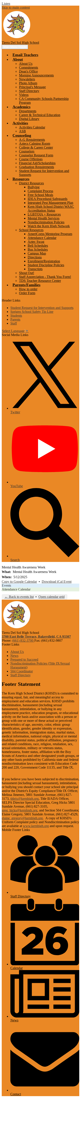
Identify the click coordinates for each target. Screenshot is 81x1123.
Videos (24, 95)
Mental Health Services (43, 218)
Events (6, 585)
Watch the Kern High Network (49, 226)
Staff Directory (29, 91)
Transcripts (35, 269)
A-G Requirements (32, 139)
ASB (22, 131)
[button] (17, 59)
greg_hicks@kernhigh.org (19, 810)
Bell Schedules (38, 245)
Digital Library (29, 119)
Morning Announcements (36, 75)
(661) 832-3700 (23, 640)
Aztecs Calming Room (34, 143)
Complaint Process (40, 191)
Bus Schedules (38, 249)
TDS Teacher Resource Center (40, 280)
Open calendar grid (51, 597)
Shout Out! (26, 273)
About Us (25, 63)
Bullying (34, 187)
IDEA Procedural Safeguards (47, 199)
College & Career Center (36, 147)
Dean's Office (28, 71)
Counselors (26, 151)
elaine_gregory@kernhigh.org (22, 818)
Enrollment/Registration (44, 261)
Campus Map (37, 253)
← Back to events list (19, 597)
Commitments (28, 67)
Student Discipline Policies (46, 265)
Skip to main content (16, 7)
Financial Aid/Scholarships (37, 163)
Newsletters (27, 79)
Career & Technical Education (39, 115)
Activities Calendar (32, 127)
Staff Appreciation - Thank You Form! (45, 277)
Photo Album (28, 83)
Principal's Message (32, 87)
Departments (27, 111)
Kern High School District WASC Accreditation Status (51, 208)
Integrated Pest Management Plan (50, 202)
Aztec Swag (36, 241)
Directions (35, 257)
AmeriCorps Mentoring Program (50, 234)
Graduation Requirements (36, 167)
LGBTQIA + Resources (44, 214)
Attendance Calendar (42, 238)
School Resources (31, 230)
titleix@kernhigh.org (24, 798)
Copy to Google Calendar (19, 581)
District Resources (31, 183)
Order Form (27, 293)
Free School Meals (40, 195)
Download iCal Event (56, 581)
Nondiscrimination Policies (46, 222)
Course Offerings (31, 159)
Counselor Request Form (36, 155)
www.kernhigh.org (36, 826)
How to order (28, 289)
